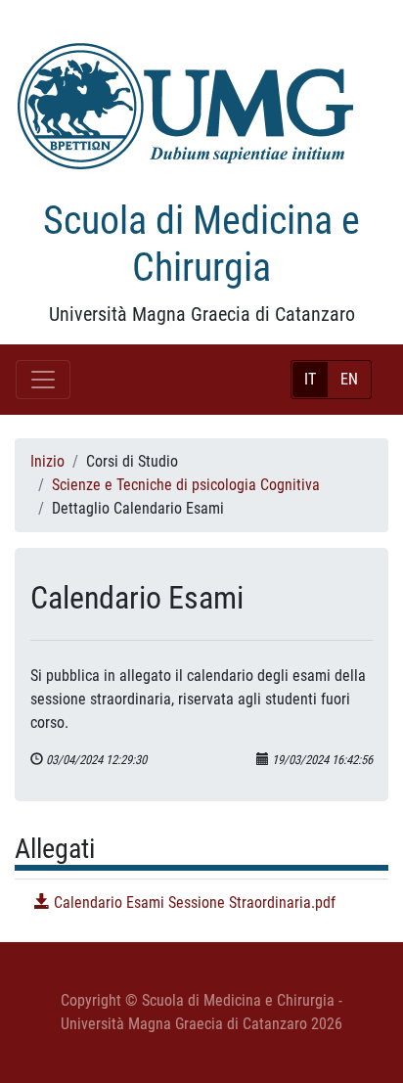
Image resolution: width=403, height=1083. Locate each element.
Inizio (47, 461)
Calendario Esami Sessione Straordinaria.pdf (193, 902)
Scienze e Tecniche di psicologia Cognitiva (186, 484)
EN (349, 379)
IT (310, 379)
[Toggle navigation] (43, 379)
